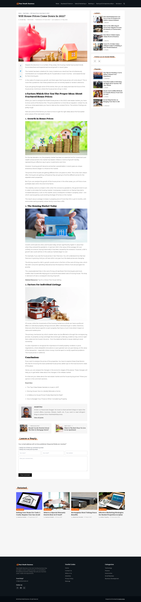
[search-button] (124, 3)
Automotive (108, 573)
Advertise (68, 576)
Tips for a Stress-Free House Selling (49, 280)
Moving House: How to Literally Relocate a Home (43, 391)
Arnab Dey (23, 19)
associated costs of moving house (69, 273)
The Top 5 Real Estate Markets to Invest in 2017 (43, 387)
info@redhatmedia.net (22, 581)
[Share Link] (20, 65)
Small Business (109, 576)
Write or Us (68, 573)
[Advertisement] (60, 544)
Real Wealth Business (24, 599)
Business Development (112, 578)
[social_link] (95, 61)
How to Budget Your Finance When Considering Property (47, 399)
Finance (107, 570)
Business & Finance (66, 3)
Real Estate (26, 13)
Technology (108, 568)
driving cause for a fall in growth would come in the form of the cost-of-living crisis (55, 262)
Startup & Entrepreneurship (104, 3)
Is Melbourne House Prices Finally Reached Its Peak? (45, 395)
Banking (90, 3)
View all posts (38, 417)
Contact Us (68, 570)
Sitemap (67, 581)
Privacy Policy (69, 578)
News (57, 3)
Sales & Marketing (80, 3)
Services (118, 3)
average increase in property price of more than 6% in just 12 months (60, 199)
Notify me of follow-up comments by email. (32, 447)
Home (19, 13)
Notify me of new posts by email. (29, 449)
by (106, 22)
